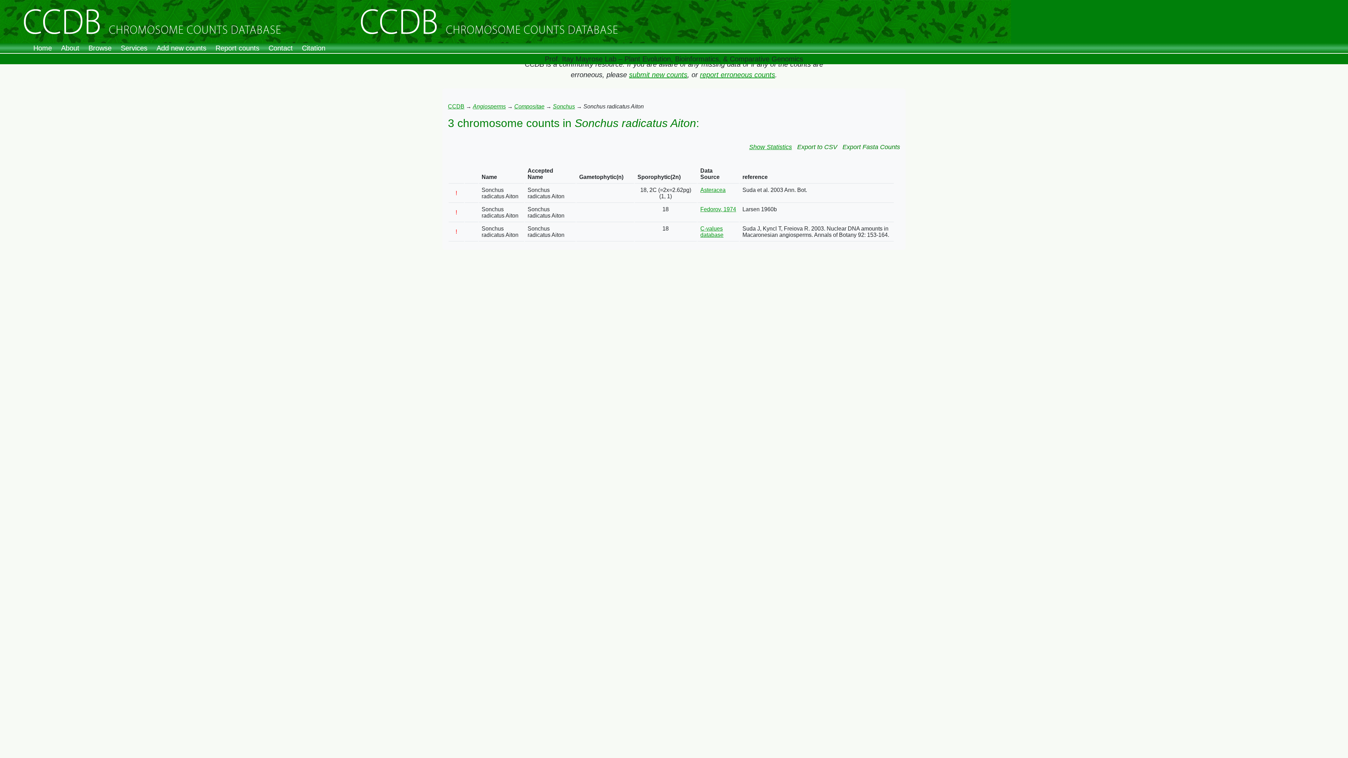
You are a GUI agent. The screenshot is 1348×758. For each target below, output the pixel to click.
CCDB (456, 106)
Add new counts (181, 48)
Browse (100, 48)
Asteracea (713, 190)
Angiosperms (489, 106)
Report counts (237, 48)
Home (42, 48)
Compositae (529, 106)
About (70, 48)
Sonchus (564, 106)
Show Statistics (770, 147)
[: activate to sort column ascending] (456, 174)
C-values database (711, 232)
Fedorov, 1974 (718, 209)
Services (134, 48)
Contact (281, 48)
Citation (313, 48)
